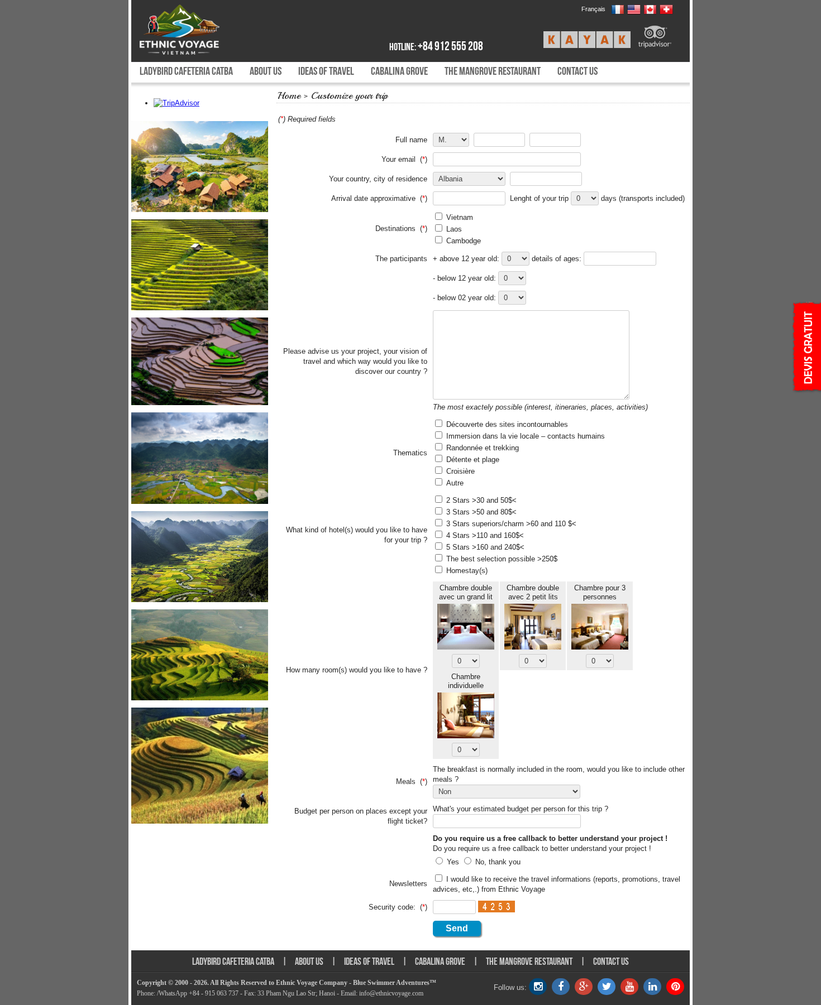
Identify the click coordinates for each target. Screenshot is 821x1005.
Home (289, 95)
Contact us (577, 71)
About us (265, 71)
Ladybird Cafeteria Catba (186, 71)
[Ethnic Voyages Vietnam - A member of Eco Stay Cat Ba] (205, 29)
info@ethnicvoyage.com (391, 993)
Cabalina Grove (399, 71)
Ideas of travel (326, 71)
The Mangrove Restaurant (493, 71)
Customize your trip (349, 95)
